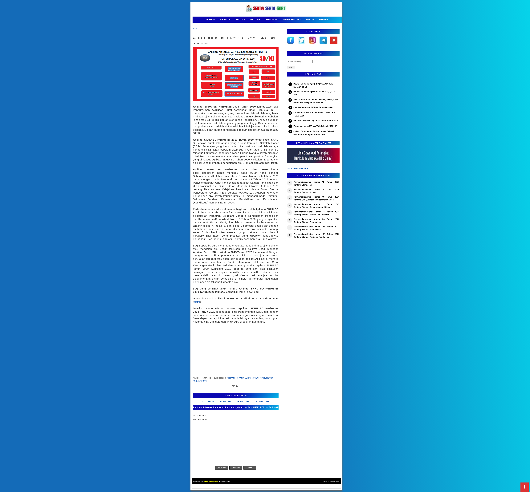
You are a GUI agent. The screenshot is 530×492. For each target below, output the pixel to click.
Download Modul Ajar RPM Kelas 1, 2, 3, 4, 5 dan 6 (314, 93)
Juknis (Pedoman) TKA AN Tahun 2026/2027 (314, 107)
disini (197, 301)
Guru (195, 29)
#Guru (235, 386)
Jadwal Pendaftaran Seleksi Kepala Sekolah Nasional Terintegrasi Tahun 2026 (314, 132)
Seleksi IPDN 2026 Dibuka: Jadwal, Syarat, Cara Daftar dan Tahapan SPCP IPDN (315, 101)
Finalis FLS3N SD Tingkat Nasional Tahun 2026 (315, 120)
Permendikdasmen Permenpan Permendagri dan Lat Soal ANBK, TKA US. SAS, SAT (235, 407)
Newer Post (222, 468)
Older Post (236, 468)
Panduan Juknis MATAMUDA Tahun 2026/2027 (315, 126)
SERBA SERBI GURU (211, 481)
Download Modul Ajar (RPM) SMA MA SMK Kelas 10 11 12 (313, 85)
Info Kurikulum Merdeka (297, 168)
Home (250, 468)
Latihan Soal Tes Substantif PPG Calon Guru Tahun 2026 (314, 114)
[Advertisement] (236, 349)
